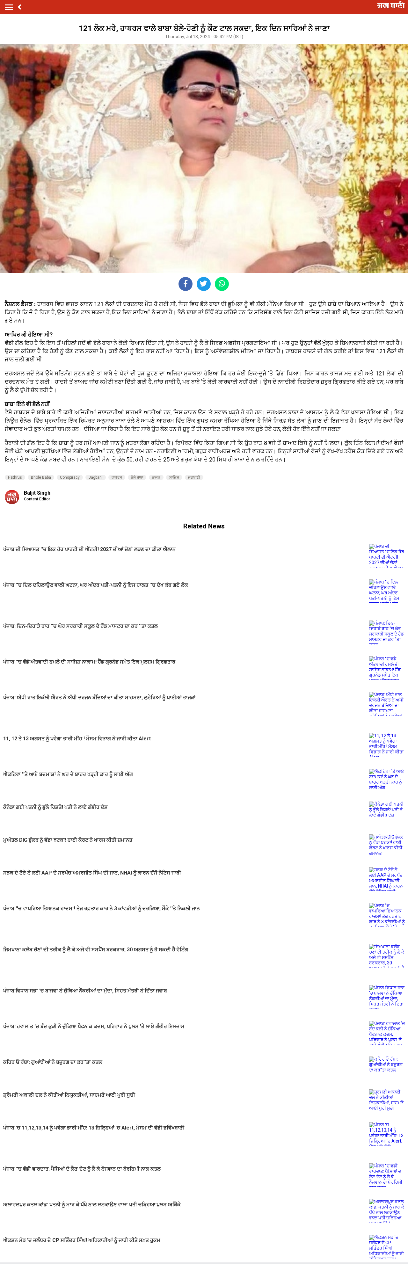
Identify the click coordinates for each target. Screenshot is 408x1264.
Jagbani (96, 477)
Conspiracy (70, 477)
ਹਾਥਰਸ (117, 477)
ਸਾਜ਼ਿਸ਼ (174, 477)
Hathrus (15, 477)
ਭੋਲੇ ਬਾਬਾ (137, 477)
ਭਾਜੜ (156, 477)
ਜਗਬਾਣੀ (194, 477)
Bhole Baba (41, 477)
